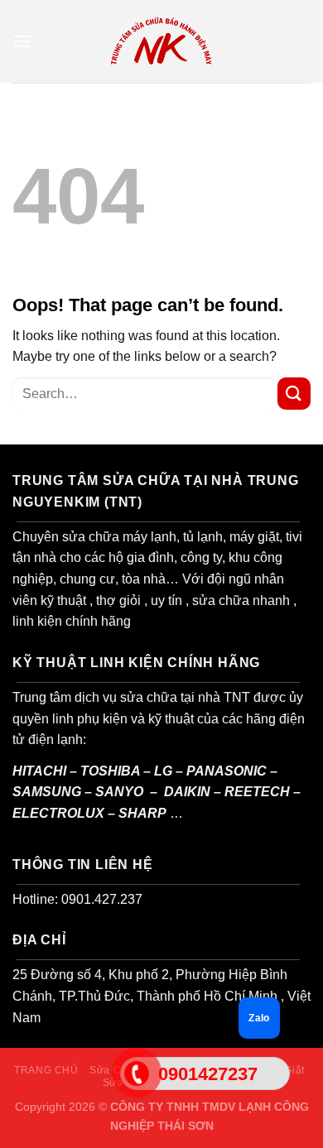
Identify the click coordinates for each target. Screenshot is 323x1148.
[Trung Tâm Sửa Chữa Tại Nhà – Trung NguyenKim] (161, 41)
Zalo (258, 1018)
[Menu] (22, 41)
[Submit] (294, 393)
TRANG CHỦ (46, 1070)
